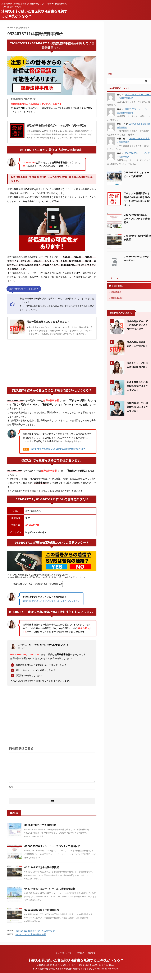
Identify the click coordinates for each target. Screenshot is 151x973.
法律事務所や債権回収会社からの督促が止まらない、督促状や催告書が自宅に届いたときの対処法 (75, 965)
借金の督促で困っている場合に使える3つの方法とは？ (137, 325)
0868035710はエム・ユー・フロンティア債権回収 (52, 846)
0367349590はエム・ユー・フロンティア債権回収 (137, 218)
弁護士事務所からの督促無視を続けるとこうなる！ (137, 386)
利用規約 (80, 953)
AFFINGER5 (113, 969)
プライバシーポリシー (64, 953)
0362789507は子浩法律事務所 (41, 867)
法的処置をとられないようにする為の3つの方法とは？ (58, 448)
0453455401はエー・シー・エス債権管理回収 (49, 888)
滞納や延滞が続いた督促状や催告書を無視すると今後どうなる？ (76, 960)
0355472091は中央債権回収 (40, 825)
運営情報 (91, 953)
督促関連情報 (117, 286)
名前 (11, 786)
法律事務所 (116, 292)
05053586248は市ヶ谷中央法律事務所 (35, 930)
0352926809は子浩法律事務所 (41, 909)
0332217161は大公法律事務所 (30, 934)
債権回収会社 (117, 298)
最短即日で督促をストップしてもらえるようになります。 (51, 600)
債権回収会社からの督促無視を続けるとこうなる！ (137, 406)
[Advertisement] (51, 363)
